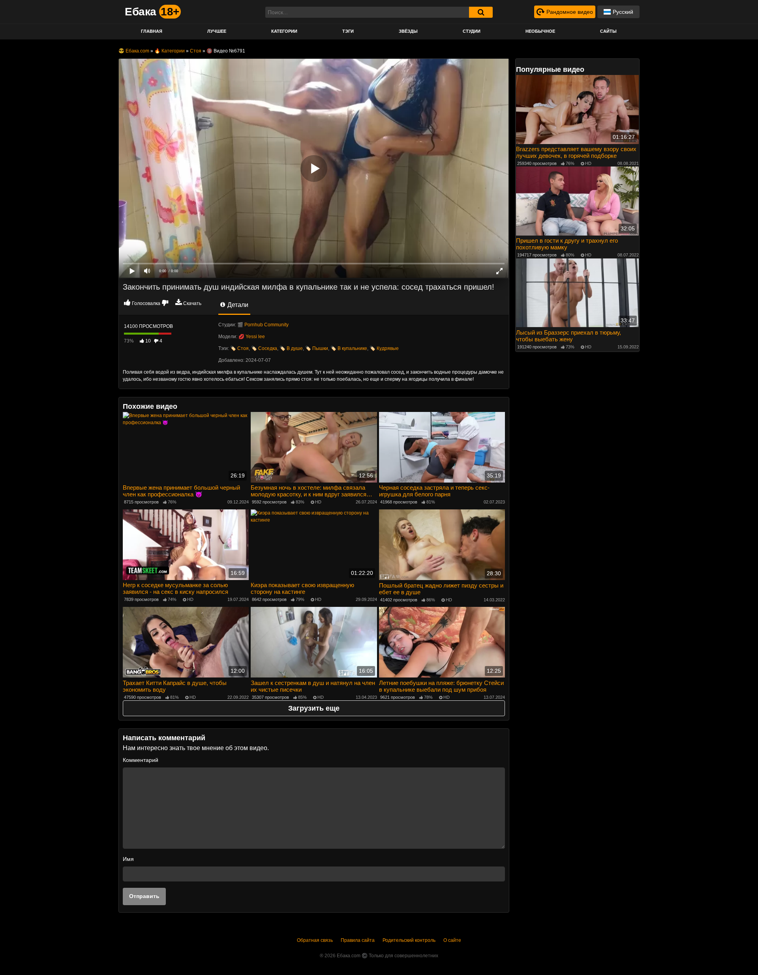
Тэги (348, 31)
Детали (237, 304)
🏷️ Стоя (239, 348)
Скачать (192, 303)
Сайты (608, 31)
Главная (151, 31)
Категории (284, 31)
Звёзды (408, 31)
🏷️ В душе (291, 348)
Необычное (540, 31)
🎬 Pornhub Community (263, 324)
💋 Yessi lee (251, 336)
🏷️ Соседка (264, 348)
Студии (471, 31)
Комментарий (140, 760)
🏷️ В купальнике (348, 348)
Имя (128, 859)
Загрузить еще (314, 708)
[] (481, 12)
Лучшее (216, 31)
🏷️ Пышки (316, 348)
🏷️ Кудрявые (384, 348)
